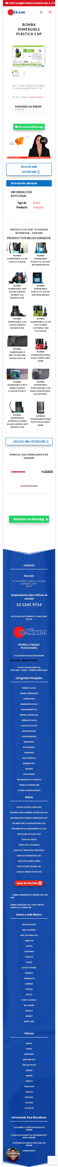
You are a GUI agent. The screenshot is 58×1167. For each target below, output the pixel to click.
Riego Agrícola (29, 758)
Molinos (29, 768)
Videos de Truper (29, 839)
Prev (8, 472)
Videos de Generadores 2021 (29, 855)
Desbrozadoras (29, 731)
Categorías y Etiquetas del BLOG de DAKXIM (29, 1128)
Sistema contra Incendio (29, 790)
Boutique (15, 670)
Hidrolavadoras (29, 736)
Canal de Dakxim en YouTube (29, 871)
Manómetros (29, 763)
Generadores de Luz (29, 704)
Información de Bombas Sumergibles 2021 (29, 818)
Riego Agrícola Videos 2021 (29, 834)
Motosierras (29, 774)
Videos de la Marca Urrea (29, 861)
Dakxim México (29, 1150)
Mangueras (29, 741)
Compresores (29, 698)
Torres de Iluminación (29, 785)
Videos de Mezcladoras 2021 (29, 866)
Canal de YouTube (27, 883)
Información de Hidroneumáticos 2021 (29, 828)
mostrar (20, 109)
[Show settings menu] (31, 156)
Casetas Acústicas (29, 725)
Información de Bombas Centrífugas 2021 (29, 812)
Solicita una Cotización (29, 169)
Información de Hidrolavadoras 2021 (29, 823)
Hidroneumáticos (29, 709)
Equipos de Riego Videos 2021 (29, 807)
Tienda (21, 85)
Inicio (14, 85)
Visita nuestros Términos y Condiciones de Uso (29, 618)
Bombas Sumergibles (35, 85)
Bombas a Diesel (29, 688)
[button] (40, 51)
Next (49, 472)
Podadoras (29, 752)
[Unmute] (25, 156)
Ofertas (29, 1033)
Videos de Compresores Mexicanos (29, 850)
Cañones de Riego (29, 720)
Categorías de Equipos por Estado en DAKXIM (29, 1144)
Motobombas (29, 747)
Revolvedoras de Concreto (29, 779)
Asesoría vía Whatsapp (31, 127)
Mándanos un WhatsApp (29, 519)
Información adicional (24, 183)
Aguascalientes (29, 924)
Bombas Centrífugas (29, 715)
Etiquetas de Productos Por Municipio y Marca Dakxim (29, 1136)
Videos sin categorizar (29, 844)
